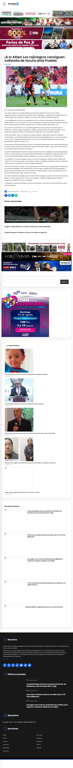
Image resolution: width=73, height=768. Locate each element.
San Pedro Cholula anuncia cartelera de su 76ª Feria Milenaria (46, 536)
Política (5, 738)
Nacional (5, 741)
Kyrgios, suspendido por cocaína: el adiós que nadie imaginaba (27, 227)
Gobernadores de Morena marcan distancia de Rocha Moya (24, 404)
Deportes (38, 748)
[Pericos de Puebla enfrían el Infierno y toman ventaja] (36, 214)
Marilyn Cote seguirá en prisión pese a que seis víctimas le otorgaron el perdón (30, 463)
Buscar (64, 282)
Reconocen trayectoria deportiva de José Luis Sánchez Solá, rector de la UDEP (30, 433)
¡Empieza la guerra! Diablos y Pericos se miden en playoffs (25, 232)
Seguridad (39, 738)
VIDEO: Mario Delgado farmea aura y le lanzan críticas (22, 492)
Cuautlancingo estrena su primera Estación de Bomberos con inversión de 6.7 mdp (44, 512)
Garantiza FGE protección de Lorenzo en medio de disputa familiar (26, 374)
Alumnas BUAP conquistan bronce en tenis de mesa (44, 607)
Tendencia (6, 744)
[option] (36, 86)
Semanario (6, 751)
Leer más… (6, 659)
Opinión (38, 744)
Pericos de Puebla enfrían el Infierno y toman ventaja (25, 221)
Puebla (5, 735)
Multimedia (6, 748)
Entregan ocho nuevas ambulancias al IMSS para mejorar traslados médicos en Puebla (45, 560)
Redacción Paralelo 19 (13, 191)
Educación (39, 741)
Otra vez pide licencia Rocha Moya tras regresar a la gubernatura (46, 584)
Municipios (39, 735)
